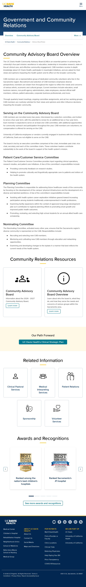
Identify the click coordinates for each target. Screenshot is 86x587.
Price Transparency (52, 559)
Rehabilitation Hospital (11, 537)
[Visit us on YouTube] (54, 522)
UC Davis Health (10, 42)
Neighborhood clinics (11, 541)
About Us (27, 534)
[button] (5, 469)
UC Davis (68, 532)
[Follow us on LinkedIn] (64, 522)
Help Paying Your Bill (52, 555)
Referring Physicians (52, 551)
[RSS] (80, 522)
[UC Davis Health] (9, 5)
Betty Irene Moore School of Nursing (10, 551)
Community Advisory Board (28, 35)
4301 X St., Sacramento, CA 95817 (72, 574)
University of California (73, 543)
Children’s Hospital (10, 533)
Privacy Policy (16, 576)
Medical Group (8, 556)
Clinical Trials (50, 547)
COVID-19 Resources (52, 563)
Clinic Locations (51, 543)
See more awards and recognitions (43, 503)
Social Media (29, 542)
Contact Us (28, 538)
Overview (9, 35)
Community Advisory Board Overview (60, 293)
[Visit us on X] (69, 522)
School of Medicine (10, 546)
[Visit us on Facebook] (58, 522)
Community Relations (23, 42)
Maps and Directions (31, 546)
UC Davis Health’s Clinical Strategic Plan (43, 342)
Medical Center (9, 529)
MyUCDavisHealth (51, 532)
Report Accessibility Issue (30, 576)
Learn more (12, 305)
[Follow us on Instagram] (74, 522)
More (76, 35)
